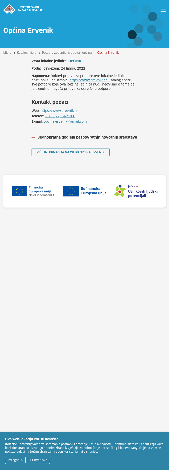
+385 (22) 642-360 (60, 116)
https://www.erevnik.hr (88, 80)
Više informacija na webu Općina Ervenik (70, 152)
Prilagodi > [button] (15, 460)
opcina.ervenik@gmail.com (65, 121)
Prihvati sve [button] (38, 460)
